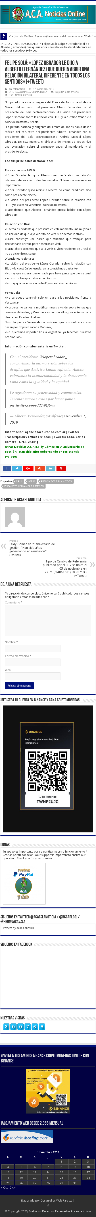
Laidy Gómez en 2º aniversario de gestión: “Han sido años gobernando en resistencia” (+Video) (44, 451)
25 (7, 1183)
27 (34, 1183)
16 (74, 1172)
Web (8, 670)
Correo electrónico (18, 656)
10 (88, 1167)
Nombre (11, 642)
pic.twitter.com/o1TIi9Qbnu (32, 405)
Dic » (13, 1187)
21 (48, 1177)
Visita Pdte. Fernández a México (24, 486)
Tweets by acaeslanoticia (19, 928)
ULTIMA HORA (39, 91)
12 (21, 1172)
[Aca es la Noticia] (48, 13)
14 (48, 1172)
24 (88, 1177)
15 (61, 1172)
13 (34, 1172)
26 (21, 1183)
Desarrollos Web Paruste (56, 1200)
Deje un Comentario (67, 91)
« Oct (4, 1187)
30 (74, 1183)
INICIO (5, 43)
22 (61, 1177)
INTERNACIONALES (26, 43)
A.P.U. (19, 481)
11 (7, 1172)
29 (61, 1183)
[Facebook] (48, 1206)
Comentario (13, 602)
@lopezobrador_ (53, 356)
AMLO (31, 481)
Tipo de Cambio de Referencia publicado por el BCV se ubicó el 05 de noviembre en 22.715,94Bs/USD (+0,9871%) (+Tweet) (65, 567)
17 (88, 1172)
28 (48, 1183)
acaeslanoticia (17, 89)
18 (7, 1177)
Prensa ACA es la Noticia (56, 481)
